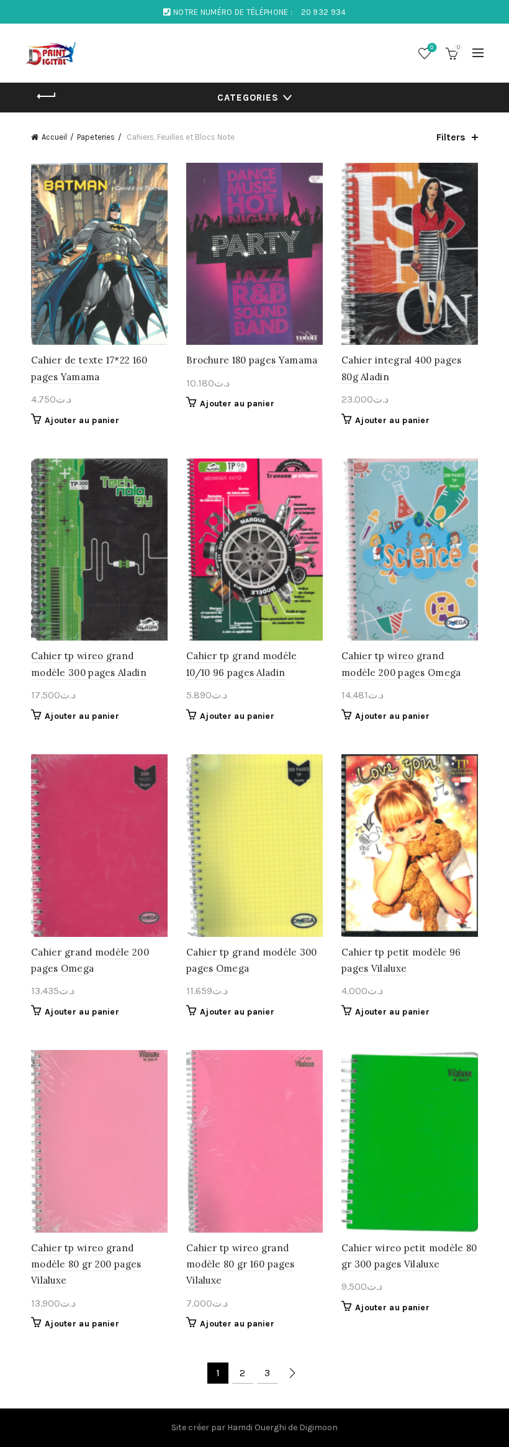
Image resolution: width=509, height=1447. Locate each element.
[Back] (46, 96)
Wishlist (431, 47)
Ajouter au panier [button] (82, 420)
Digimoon (318, 1427)
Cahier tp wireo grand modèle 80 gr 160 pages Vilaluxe (240, 1264)
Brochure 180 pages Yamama (252, 360)
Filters (451, 137)
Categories (248, 97)
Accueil (54, 137)
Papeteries (96, 137)
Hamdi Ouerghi (256, 1427)
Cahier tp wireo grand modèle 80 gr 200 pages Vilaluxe (86, 1264)
